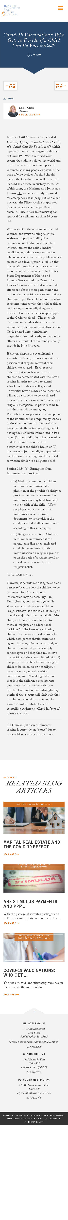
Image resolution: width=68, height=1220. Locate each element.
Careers (12, 1196)
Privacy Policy (35, 1122)
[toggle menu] (60, 8)
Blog (16, 1190)
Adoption (19, 1143)
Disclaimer (54, 1119)
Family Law (22, 1166)
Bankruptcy (21, 1153)
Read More (9, 854)
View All (12, 777)
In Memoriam (17, 1130)
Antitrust (19, 1150)
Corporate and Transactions (33, 1156)
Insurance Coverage (27, 1170)
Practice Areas (17, 1140)
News (17, 1186)
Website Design (13, 1119)
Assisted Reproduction (29, 1146)
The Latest (14, 1183)
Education (20, 1160)
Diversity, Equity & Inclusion (28, 1193)
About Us (13, 1133)
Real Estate (21, 1176)
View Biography (28, 114)
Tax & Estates (23, 1180)
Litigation (20, 1173)
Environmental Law (27, 1163)
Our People (15, 1136)
